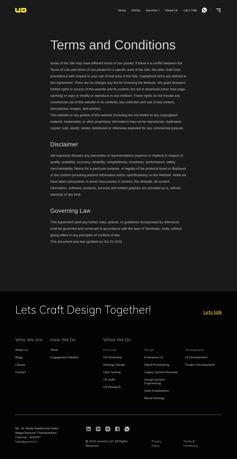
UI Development (196, 357)
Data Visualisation (156, 390)
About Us (171, 10)
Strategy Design (114, 364)
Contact (20, 372)
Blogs (19, 357)
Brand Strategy (154, 398)
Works (135, 10)
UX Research (112, 387)
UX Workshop (112, 357)
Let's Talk (190, 10)
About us (21, 350)
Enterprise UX (153, 357)
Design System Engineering (154, 381)
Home (122, 10)
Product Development (200, 364)
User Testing (112, 372)
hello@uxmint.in (26, 441)
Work (54, 350)
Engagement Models (64, 357)
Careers (20, 364)
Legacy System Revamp (160, 372)
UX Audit (109, 379)
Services (151, 10)
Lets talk (212, 312)
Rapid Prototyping (156, 364)
